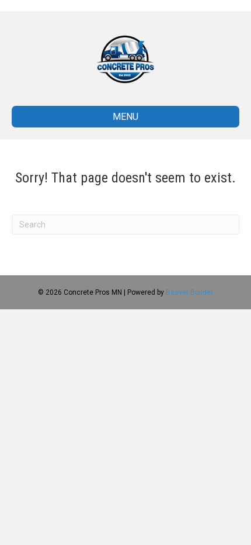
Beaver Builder (189, 292)
